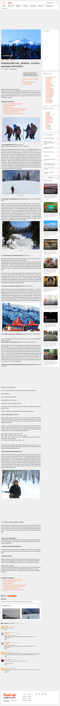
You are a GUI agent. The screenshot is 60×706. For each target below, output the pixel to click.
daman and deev (48, 122)
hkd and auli (48, 97)
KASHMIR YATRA (48, 84)
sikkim (47, 127)
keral (47, 124)
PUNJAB (47, 120)
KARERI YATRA (48, 83)
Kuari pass (47, 87)
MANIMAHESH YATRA (49, 88)
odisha (47, 126)
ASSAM (47, 113)
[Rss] (52, 3)
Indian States (33, 5)
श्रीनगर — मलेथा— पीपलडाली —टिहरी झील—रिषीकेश (13, 103)
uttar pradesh (48, 129)
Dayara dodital (48, 82)
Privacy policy (24, 700)
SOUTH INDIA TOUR (49, 94)
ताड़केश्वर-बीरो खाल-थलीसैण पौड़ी (29, 82)
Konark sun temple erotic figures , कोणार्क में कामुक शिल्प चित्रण (50, 265)
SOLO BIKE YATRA (49, 93)
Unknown (6, 668)
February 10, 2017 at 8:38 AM (14, 642)
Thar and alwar (48, 95)
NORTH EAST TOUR (49, 91)
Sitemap (29, 698)
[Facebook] (46, 3)
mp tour (47, 98)
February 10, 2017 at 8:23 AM (12, 626)
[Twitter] (50, 3)
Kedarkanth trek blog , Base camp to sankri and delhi (14, 110)
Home (4, 5)
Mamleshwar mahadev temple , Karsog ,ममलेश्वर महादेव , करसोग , (50, 356)
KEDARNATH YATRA (49, 85)
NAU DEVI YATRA (48, 90)
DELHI (47, 115)
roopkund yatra (48, 100)
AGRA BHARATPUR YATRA (50, 77)
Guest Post (29, 694)
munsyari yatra (48, 99)
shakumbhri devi (48, 101)
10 (45, 352)
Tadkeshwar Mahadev (27, 84)
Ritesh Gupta (7, 659)
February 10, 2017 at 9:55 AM (15, 652)
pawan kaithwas (8, 652)
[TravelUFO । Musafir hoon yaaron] (10, 3)
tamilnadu (47, 128)
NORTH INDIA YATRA (49, 92)
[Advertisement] (30, 19)
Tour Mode (11, 5)
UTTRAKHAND (48, 121)
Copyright (29, 700)
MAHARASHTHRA (49, 119)
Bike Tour (42, 5)
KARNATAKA (48, 118)
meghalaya (48, 125)
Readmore (46, 217)
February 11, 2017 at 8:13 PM (14, 659)
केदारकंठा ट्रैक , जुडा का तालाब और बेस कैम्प (11, 111)
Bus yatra (47, 80)
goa (46, 123)
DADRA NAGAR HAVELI (49, 114)
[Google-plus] (48, 3)
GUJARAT (47, 116)
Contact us (29, 696)
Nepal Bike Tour (50, 5)
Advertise (24, 696)
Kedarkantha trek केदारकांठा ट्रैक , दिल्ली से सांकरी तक (13, 113)
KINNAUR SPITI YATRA (49, 86)
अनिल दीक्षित (6, 626)
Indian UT (26, 5)
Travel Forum (24, 698)
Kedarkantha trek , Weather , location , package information (15, 108)
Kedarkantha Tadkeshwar (10, 60)
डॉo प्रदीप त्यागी (7, 632)
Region (18, 5)
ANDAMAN (47, 112)
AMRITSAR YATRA (49, 78)
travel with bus (48, 102)
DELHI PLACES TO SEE (49, 81)
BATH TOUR (48, 79)
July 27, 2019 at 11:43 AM (11, 668)
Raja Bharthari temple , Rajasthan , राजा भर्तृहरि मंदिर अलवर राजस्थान (50, 191)
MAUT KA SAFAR (48, 89)
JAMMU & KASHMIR (49, 117)
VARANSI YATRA (48, 96)
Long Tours (4, 8)
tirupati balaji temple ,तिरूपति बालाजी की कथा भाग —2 (50, 283)
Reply (6, 629)
